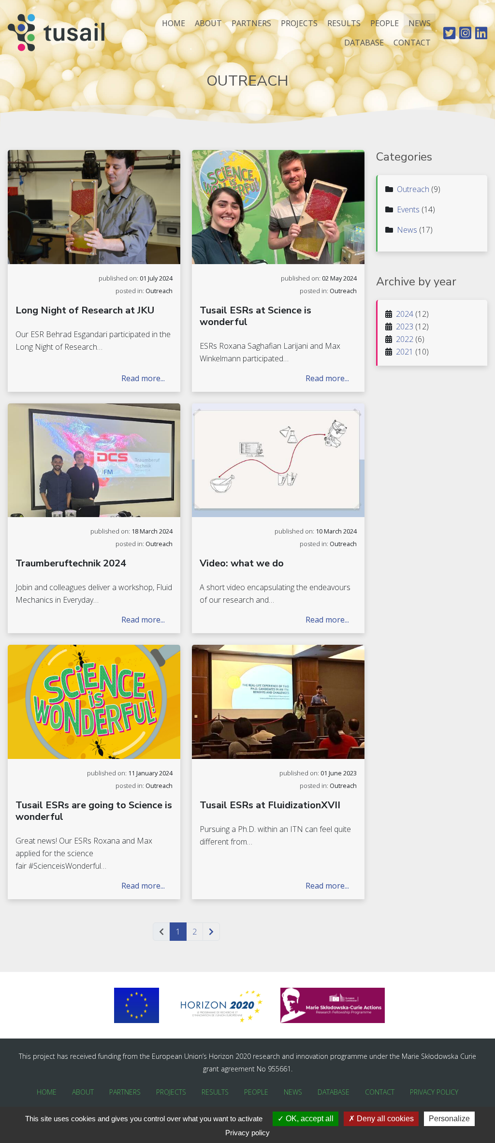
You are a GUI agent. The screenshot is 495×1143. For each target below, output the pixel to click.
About (208, 23)
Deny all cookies (384, 1118)
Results (344, 23)
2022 (404, 339)
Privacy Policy (434, 1092)
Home (173, 23)
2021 (404, 351)
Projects (299, 23)
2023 (404, 326)
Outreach (413, 189)
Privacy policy (247, 1132)
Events (408, 209)
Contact (412, 42)
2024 (404, 314)
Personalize (449, 1118)
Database (364, 42)
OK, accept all (309, 1118)
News (419, 23)
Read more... (143, 378)
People (384, 23)
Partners (251, 23)
